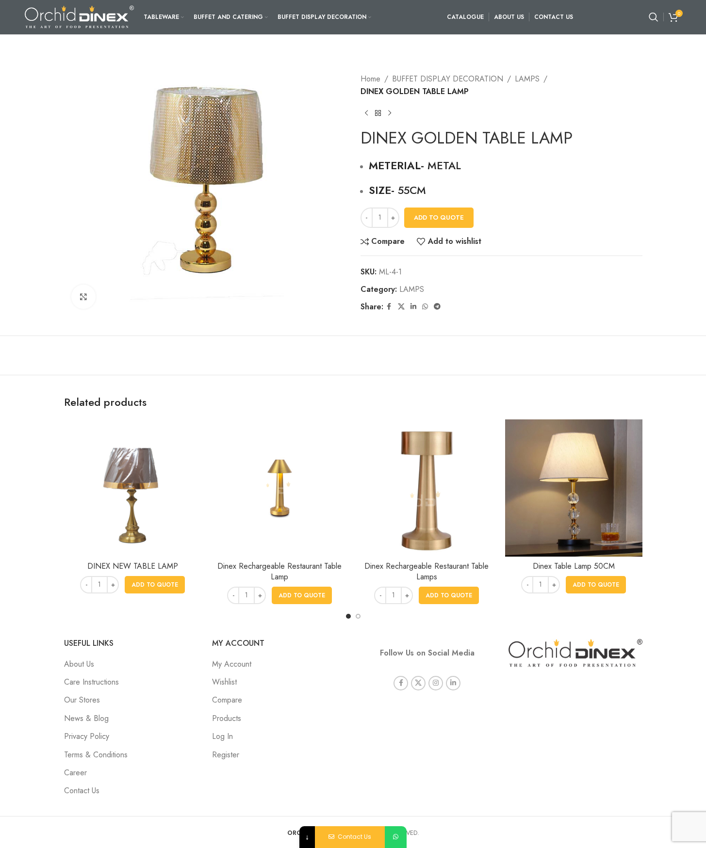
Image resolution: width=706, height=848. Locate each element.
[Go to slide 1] (348, 616)
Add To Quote (439, 217)
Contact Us (81, 790)
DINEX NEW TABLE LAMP (132, 566)
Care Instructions (91, 682)
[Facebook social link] (389, 306)
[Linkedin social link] (413, 306)
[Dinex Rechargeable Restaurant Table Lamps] (426, 488)
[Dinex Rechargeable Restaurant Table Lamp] (279, 488)
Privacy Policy (86, 736)
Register (225, 754)
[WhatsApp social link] (425, 306)
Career (75, 772)
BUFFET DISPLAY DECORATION (447, 78)
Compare (227, 699)
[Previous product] (366, 113)
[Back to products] (378, 113)
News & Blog (86, 718)
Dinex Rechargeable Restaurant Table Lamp (279, 571)
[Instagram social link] (435, 683)
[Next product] (389, 113)
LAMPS (527, 78)
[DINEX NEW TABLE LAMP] (132, 488)
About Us (79, 664)
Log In (222, 736)
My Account (231, 664)
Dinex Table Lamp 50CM (574, 566)
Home (370, 78)
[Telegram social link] (437, 306)
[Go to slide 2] (358, 616)
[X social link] (401, 306)
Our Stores (82, 699)
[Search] (653, 17)
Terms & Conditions (96, 754)
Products (226, 718)
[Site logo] (79, 16)
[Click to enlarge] (83, 297)
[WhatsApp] (396, 837)
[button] (155, 584)
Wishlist (224, 682)
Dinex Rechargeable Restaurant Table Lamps (426, 571)
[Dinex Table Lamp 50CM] (573, 488)
